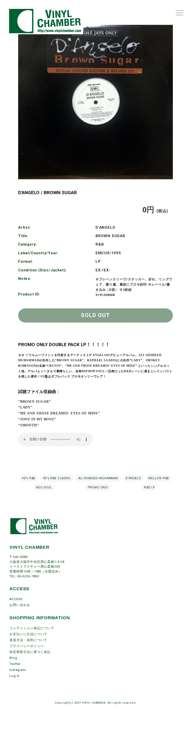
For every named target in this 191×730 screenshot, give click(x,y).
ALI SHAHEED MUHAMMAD (98, 478)
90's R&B (29, 478)
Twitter (15, 663)
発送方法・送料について (28, 640)
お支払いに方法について (28, 634)
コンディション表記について (31, 628)
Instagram (17, 669)
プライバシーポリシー (26, 646)
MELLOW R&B (158, 478)
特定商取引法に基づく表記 (30, 652)
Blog (13, 658)
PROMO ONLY (98, 487)
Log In (14, 675)
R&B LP (149, 487)
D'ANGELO (133, 478)
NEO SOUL (44, 487)
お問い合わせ (19, 605)
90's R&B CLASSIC (57, 478)
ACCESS (16, 599)
